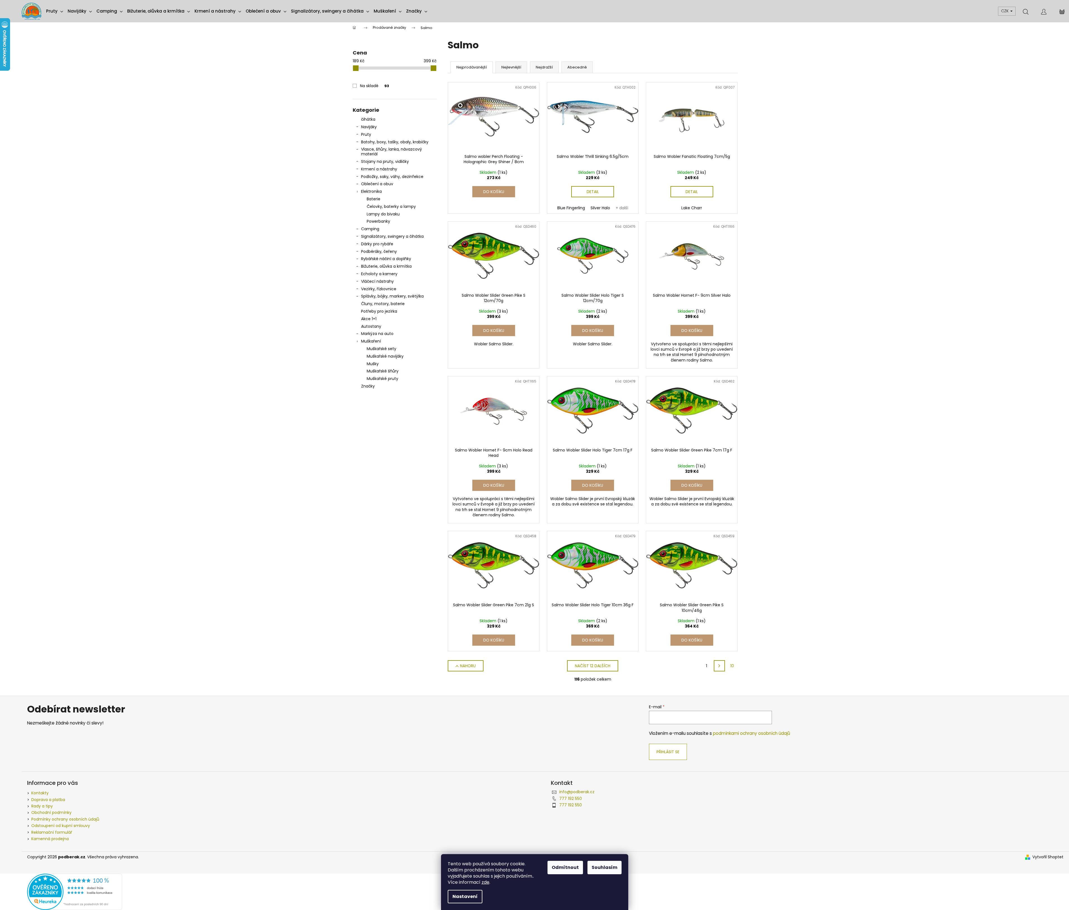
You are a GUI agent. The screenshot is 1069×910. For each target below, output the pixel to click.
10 (732, 666)
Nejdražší (544, 67)
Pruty (366, 134)
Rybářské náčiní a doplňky (386, 259)
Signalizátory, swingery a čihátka (392, 236)
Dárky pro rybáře (377, 244)
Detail (593, 191)
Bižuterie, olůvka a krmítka (386, 266)
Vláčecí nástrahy (377, 281)
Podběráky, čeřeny (379, 251)
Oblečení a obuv (377, 184)
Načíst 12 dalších (592, 666)
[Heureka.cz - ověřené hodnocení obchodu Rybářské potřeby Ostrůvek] (74, 891)
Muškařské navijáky (385, 356)
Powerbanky (378, 221)
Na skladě (374, 86)
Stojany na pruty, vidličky (385, 161)
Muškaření (371, 341)
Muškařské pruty (382, 378)
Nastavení (465, 896)
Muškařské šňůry (383, 371)
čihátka (368, 119)
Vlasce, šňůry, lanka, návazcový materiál (391, 151)
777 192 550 (570, 798)
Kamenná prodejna (50, 839)
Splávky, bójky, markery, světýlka (392, 296)
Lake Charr (691, 208)
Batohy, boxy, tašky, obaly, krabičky (394, 142)
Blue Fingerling (571, 208)
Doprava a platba (48, 799)
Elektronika (371, 191)
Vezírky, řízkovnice (378, 289)
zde (485, 882)
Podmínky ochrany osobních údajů (65, 819)
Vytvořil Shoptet (1047, 857)
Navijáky (369, 127)
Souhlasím (604, 867)
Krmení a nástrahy (379, 169)
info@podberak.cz (576, 792)
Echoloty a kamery (379, 274)
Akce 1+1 (368, 319)
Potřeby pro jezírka (379, 311)
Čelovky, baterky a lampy (391, 206)
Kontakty (40, 793)
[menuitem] (54, 11)
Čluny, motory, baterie (383, 303)
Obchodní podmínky (51, 812)
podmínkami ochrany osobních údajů (751, 733)
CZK (1005, 11)
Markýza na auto (377, 333)
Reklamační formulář (51, 832)
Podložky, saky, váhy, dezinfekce (392, 176)
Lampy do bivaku (383, 214)
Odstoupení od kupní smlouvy (60, 825)
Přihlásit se (667, 752)
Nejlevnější (511, 67)
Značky (368, 386)
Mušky (373, 364)
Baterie (373, 199)
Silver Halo (600, 208)
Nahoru (468, 666)
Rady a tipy (42, 806)
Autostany (371, 326)
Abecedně (577, 67)
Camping (370, 229)
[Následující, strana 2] (719, 665)
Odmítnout (565, 867)
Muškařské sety (381, 348)
